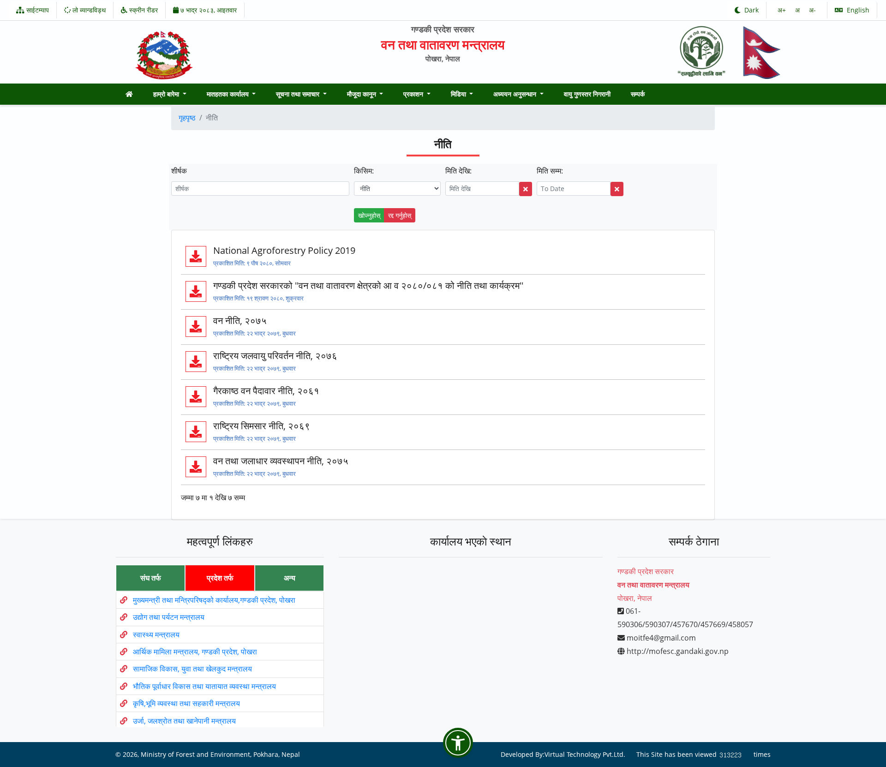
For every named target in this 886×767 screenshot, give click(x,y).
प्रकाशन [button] (414, 94)
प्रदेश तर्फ (220, 578)
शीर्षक (179, 171)
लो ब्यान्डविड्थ (88, 10)
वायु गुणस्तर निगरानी (587, 94)
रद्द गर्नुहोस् (399, 215)
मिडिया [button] (459, 94)
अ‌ (798, 10)
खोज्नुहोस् (369, 215)
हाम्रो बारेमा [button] (167, 94)
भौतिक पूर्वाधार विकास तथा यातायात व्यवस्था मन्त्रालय (204, 686)
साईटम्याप (36, 10)
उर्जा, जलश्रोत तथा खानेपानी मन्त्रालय (184, 721)
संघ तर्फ (150, 578)
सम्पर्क (638, 94)
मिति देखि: (458, 171)
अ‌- (812, 10)
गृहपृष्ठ (187, 118)
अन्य (289, 578)
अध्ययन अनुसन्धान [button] (515, 94)
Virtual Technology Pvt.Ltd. (585, 754)
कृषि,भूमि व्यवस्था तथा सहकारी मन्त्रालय (186, 704)
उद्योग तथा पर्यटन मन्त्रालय (168, 617)
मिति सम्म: (550, 171)
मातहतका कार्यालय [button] (229, 94)
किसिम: (364, 171)
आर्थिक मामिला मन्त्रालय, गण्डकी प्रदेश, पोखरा (195, 652)
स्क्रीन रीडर (142, 10)
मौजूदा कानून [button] (362, 94)
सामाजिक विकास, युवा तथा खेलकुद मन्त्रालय (192, 669)
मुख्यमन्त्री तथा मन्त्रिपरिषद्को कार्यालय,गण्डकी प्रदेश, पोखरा (214, 600)
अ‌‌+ (783, 10)
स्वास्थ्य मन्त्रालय (156, 634)
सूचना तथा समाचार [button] (298, 94)
